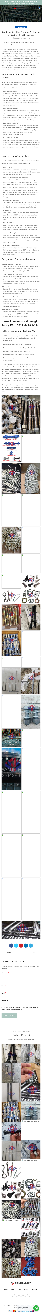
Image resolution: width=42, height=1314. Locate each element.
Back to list (21, 952)
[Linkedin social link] (26, 946)
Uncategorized (24, 19)
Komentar (5, 973)
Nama (4, 986)
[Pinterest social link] (21, 946)
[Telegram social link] (31, 946)
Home (15, 19)
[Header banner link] (18, 2)
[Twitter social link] (16, 946)
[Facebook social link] (11, 946)
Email (4, 993)
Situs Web (5, 1000)
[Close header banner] (39, 2)
